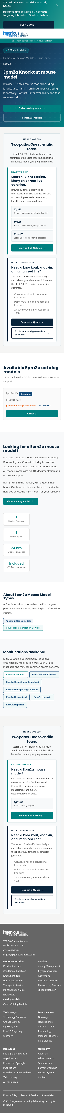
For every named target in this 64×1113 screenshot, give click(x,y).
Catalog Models (11, 999)
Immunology (45, 1031)
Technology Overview (14, 1017)
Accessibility (48, 1095)
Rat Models (9, 994)
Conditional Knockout (14, 971)
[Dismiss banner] (57, 5)
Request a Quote (32, 322)
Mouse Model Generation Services (23, 628)
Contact (42, 1077)
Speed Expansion (47, 989)
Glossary (8, 1035)
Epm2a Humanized (16, 697)
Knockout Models (12, 966)
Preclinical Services (48, 980)
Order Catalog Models (15, 1004)
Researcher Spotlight (14, 1063)
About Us (43, 1053)
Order (30, 413)
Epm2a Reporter (15, 704)
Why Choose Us (46, 1058)
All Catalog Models (23, 58)
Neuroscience (45, 1021)
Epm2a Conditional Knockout (22, 682)
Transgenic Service (13, 985)
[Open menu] (58, 34)
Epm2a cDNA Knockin (44, 674)
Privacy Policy (10, 1095)
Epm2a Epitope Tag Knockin (22, 689)
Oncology (43, 1017)
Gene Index (43, 58)
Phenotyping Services (49, 985)
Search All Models (32, 117)
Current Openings (47, 1067)
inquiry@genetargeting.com (19, 954)
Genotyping (44, 975)
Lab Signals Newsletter (15, 1053)
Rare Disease (45, 1040)
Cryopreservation (47, 971)
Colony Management (49, 966)
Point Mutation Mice (14, 989)
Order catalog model (30, 108)
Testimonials (45, 1063)
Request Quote (46, 1072)
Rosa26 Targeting (12, 1031)
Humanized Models (13, 980)
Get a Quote (28, 25)
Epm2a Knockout (15, 674)
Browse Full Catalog (32, 248)
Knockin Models (11, 975)
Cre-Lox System (11, 1021)
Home (6, 58)
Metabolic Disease (48, 1035)
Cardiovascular (46, 1026)
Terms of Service (29, 1095)
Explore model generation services (32, 333)
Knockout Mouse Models (18, 621)
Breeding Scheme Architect (17, 1072)
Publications (9, 1067)
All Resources (10, 1081)
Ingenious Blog (11, 1058)
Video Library (10, 1077)
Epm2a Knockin (42, 697)
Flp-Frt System (10, 1026)
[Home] (15, 34)
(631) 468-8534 (11, 950)
